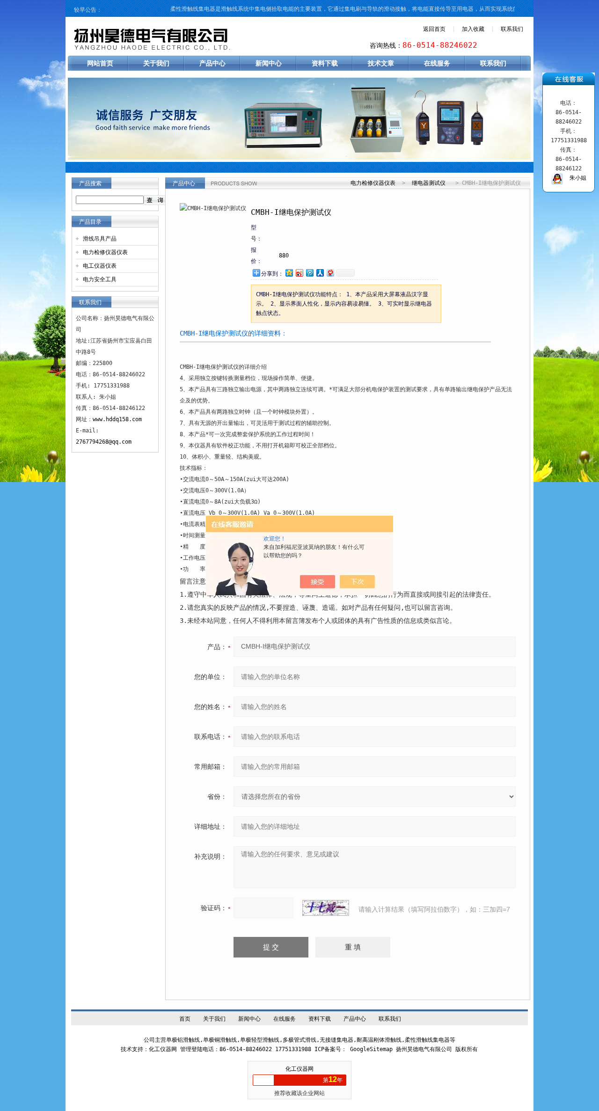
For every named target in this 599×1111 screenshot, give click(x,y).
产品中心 (212, 63)
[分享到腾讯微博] (309, 272)
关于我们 (156, 63)
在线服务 (437, 63)
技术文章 (381, 63)
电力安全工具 (100, 279)
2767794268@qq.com (103, 442)
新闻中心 (269, 63)
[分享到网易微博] (330, 272)
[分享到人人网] (319, 272)
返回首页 (434, 29)
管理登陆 (191, 1049)
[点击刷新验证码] (325, 908)
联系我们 (512, 29)
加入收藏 (473, 29)
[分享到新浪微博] (299, 272)
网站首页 (100, 63)
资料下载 (325, 63)
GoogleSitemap (371, 1049)
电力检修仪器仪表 (105, 252)
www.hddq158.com (117, 419)
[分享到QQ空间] (289, 272)
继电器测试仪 (429, 183)
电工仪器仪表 (100, 266)
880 (284, 255)
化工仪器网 (299, 1069)
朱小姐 (574, 178)
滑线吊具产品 (100, 238)
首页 (184, 1019)
